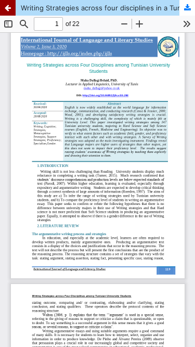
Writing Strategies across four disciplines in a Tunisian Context (108, 8)
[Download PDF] (187, 8)
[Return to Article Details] (8, 8)
